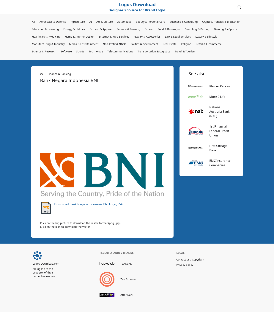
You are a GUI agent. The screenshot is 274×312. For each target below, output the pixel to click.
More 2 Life (217, 97)
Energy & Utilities (74, 29)
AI (90, 21)
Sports (80, 51)
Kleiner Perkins (220, 86)
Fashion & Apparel (100, 29)
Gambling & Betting (197, 29)
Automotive (124, 21)
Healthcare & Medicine (46, 36)
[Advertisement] (102, 118)
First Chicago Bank (218, 148)
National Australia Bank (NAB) (219, 111)
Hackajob (126, 264)
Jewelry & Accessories (147, 36)
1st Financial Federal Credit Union (219, 130)
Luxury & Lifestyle (206, 36)
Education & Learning (45, 29)
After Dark (126, 295)
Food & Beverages (169, 29)
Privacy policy (184, 264)
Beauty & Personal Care (150, 21)
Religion (186, 44)
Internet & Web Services (114, 36)
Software (66, 51)
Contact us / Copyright (190, 259)
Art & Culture (104, 21)
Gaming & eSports (225, 29)
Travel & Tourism (185, 51)
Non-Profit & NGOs (114, 44)
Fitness (149, 29)
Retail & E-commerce (209, 44)
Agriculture (78, 21)
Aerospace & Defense (53, 21)
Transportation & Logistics (154, 51)
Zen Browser (128, 279)
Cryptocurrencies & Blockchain (221, 21)
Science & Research (44, 51)
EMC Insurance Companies (220, 163)
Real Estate (170, 44)
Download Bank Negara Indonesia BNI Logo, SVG (88, 204)
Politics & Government (144, 44)
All (33, 21)
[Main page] (41, 74)
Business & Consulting (184, 21)
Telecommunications (120, 51)
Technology (96, 51)
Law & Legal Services (178, 36)
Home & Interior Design (80, 36)
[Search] (239, 7)
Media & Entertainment (83, 44)
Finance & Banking (128, 29)
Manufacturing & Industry (48, 44)
